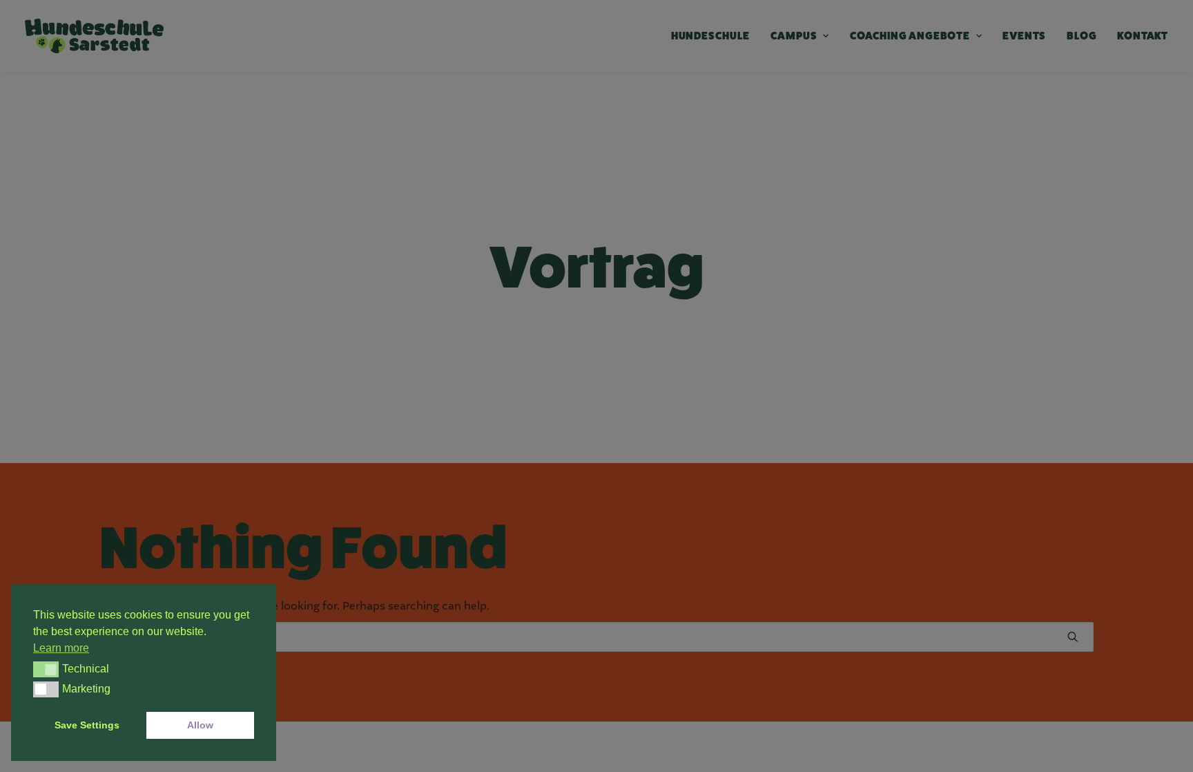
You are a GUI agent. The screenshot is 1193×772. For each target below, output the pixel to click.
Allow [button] (200, 725)
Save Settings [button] (87, 725)
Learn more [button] (61, 648)
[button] (46, 669)
